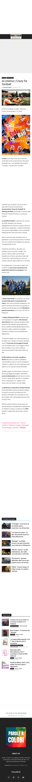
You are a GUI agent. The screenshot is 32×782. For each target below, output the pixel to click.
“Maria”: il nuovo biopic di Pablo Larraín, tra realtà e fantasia (20, 569)
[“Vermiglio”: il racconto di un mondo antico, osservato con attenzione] (6, 526)
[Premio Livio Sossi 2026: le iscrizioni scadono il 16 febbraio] (5, 622)
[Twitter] (18, 777)
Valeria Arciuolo (23, 626)
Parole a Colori (19, 634)
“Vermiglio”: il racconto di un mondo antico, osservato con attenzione (20, 526)
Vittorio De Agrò (7, 87)
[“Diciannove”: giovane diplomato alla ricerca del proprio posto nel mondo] (6, 560)
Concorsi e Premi (14, 626)
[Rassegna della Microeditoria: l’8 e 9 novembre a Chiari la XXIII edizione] (5, 652)
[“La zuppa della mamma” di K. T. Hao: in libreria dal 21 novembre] (5, 642)
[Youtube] (23, 777)
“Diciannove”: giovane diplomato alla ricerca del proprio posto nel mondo (20, 560)
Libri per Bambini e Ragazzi (17, 645)
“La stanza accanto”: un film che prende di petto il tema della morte (20, 535)
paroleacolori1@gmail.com (19, 765)
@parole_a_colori (16, 716)
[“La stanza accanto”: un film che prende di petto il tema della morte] (6, 534)
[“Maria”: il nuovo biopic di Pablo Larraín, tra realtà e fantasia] (6, 569)
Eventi (12, 658)
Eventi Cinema (10, 77)
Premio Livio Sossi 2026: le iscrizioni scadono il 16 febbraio (19, 622)
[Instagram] (13, 777)
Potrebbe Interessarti (9, 519)
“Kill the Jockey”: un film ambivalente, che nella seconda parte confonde (20, 552)
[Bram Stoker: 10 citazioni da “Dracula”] (5, 633)
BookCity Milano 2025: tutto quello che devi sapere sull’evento (19, 664)
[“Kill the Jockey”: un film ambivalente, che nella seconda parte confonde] (6, 552)
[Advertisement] (16, 17)
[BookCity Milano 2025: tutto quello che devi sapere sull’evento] (5, 665)
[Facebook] (9, 777)
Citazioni (12, 634)
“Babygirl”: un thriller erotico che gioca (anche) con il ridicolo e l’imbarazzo (21, 543)
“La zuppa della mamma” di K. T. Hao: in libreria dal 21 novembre (20, 641)
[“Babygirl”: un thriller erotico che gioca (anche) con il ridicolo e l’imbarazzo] (6, 543)
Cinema (4, 77)
